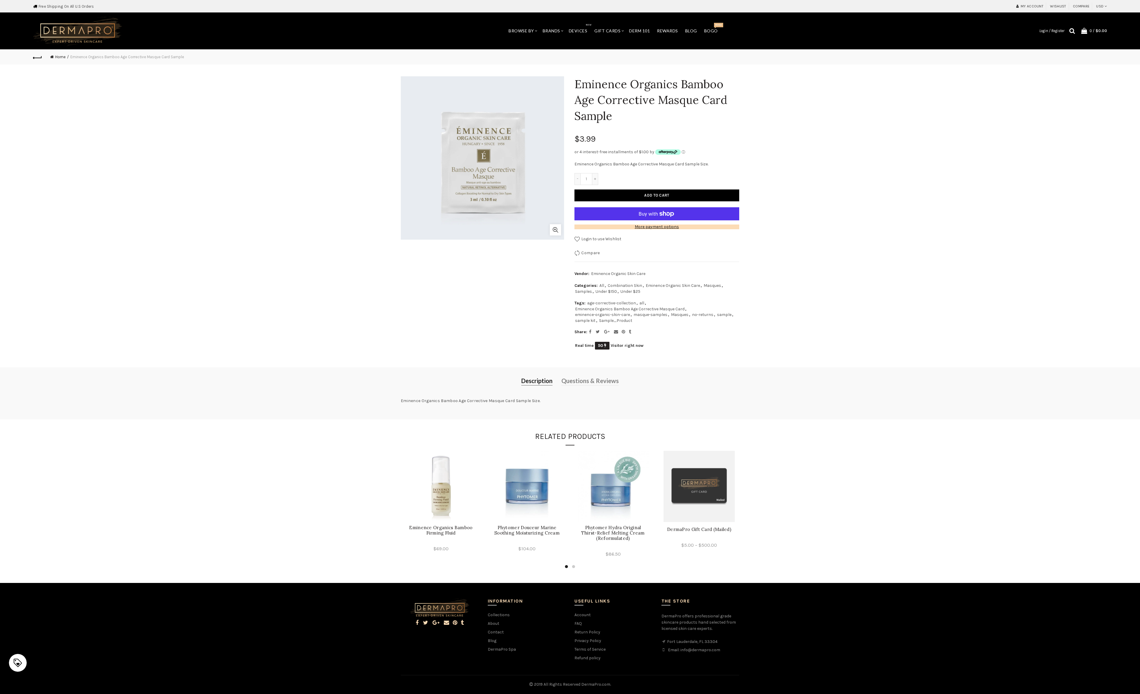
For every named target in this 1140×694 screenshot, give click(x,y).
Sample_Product (615, 320)
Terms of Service (590, 649)
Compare (1081, 6)
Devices (580, 28)
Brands (551, 30)
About (493, 623)
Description (536, 380)
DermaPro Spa (502, 649)
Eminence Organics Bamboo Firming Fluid (440, 530)
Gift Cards (607, 30)
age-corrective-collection (611, 303)
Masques (712, 285)
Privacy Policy (587, 640)
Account (582, 614)
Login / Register (1051, 31)
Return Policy (587, 632)
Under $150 (606, 291)
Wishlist (1058, 6)
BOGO (713, 28)
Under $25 (630, 291)
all (641, 303)
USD (1099, 6)
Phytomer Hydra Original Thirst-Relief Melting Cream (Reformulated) (613, 533)
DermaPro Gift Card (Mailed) (699, 529)
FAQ (578, 623)
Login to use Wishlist (600, 238)
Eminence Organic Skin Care (618, 273)
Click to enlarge (555, 229)
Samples (583, 291)
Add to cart (656, 195)
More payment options (657, 227)
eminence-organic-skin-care (602, 314)
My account (1032, 6)
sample (724, 314)
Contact (496, 632)
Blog (691, 30)
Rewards (667, 30)
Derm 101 (639, 30)
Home (60, 57)
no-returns (702, 314)
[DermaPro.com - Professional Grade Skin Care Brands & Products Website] (77, 30)
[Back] (37, 57)
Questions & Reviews (590, 380)
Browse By (521, 30)
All (601, 285)
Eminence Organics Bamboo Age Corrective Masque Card (630, 309)
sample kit (585, 320)
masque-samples (650, 314)
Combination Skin (625, 285)
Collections (499, 614)
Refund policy (587, 657)
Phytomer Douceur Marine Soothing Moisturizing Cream (527, 530)
